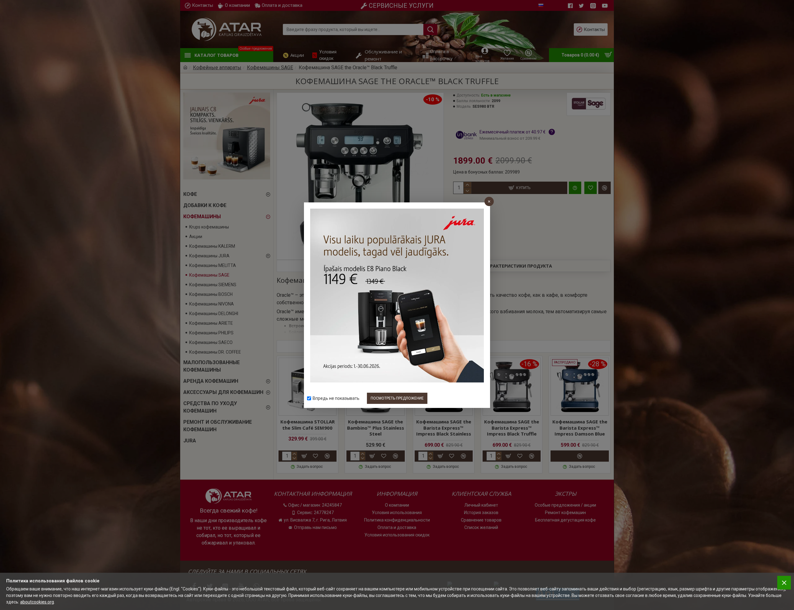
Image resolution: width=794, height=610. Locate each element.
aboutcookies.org (37, 601)
